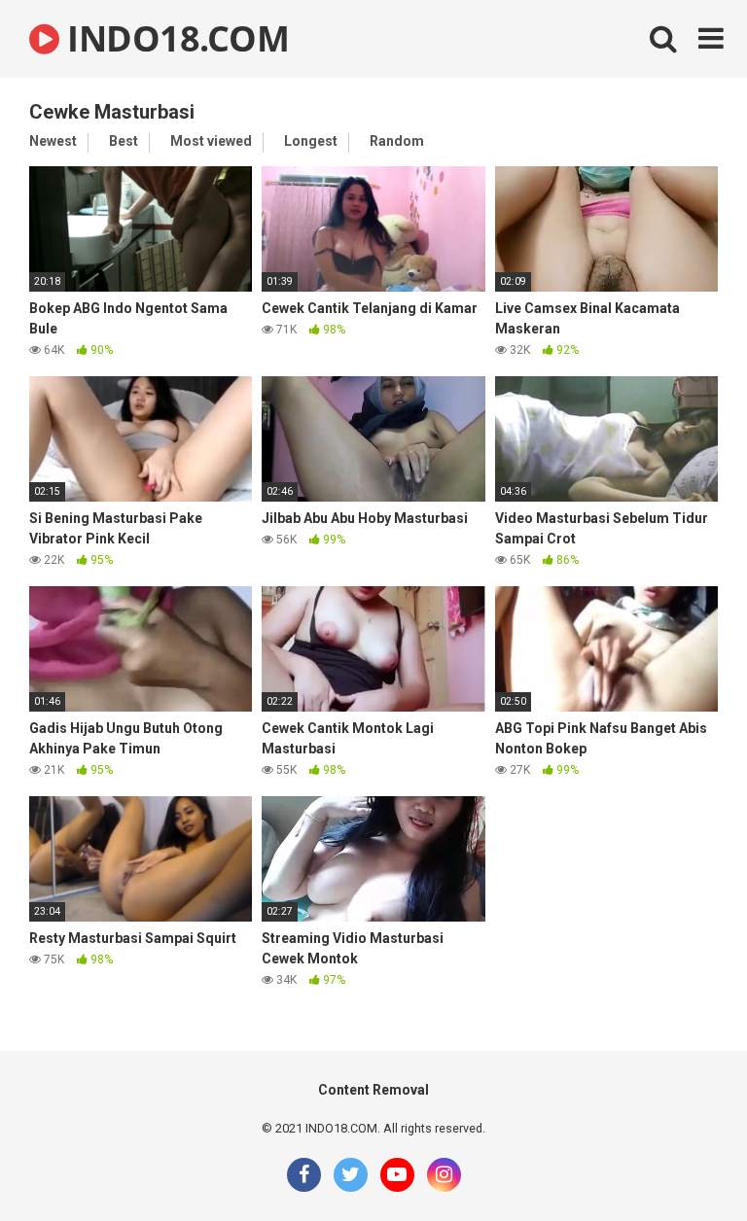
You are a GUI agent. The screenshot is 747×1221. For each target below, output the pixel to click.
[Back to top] (682, 1162)
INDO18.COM (174, 38)
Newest (53, 141)
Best (123, 141)
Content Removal (373, 1090)
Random (397, 141)
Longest (311, 141)
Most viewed (211, 141)
